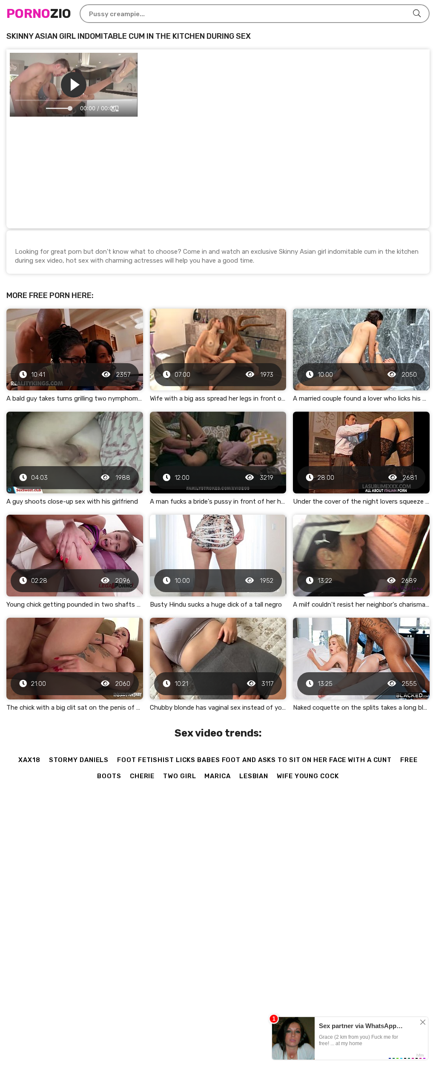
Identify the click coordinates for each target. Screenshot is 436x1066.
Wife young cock (308, 776)
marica (217, 776)
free (409, 760)
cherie (142, 776)
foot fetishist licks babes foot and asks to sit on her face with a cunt (254, 760)
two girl (179, 776)
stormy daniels (79, 760)
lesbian (253, 776)
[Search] (417, 13)
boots (109, 776)
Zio (38, 13)
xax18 (29, 760)
